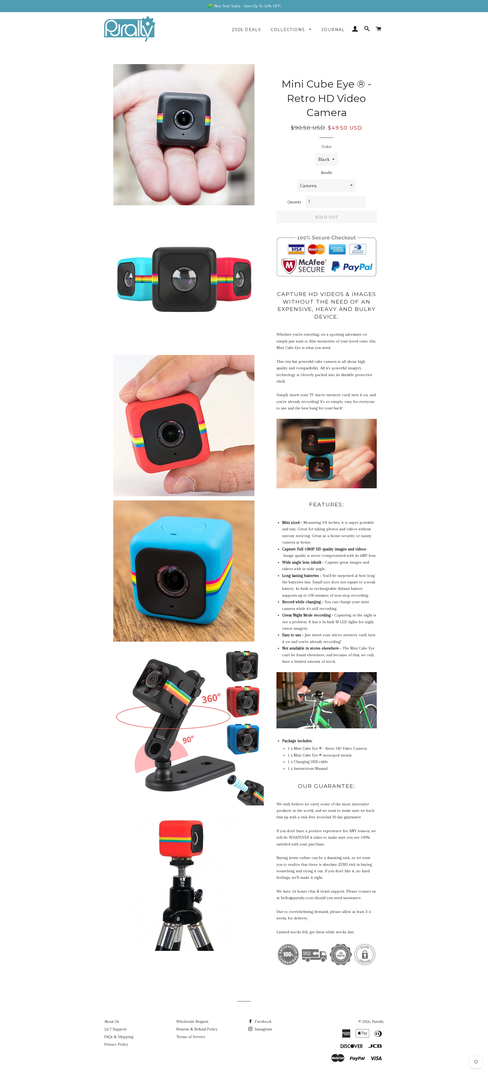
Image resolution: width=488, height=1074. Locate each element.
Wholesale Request (192, 1021)
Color (327, 146)
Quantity (294, 202)
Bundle (326, 172)
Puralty (378, 1021)
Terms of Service (190, 1036)
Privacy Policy (116, 1044)
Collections (288, 29)
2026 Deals (246, 29)
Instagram (263, 1029)
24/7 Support (115, 1029)
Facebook (262, 1021)
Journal (333, 29)
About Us (111, 1021)
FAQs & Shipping (118, 1036)
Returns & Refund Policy (196, 1029)
